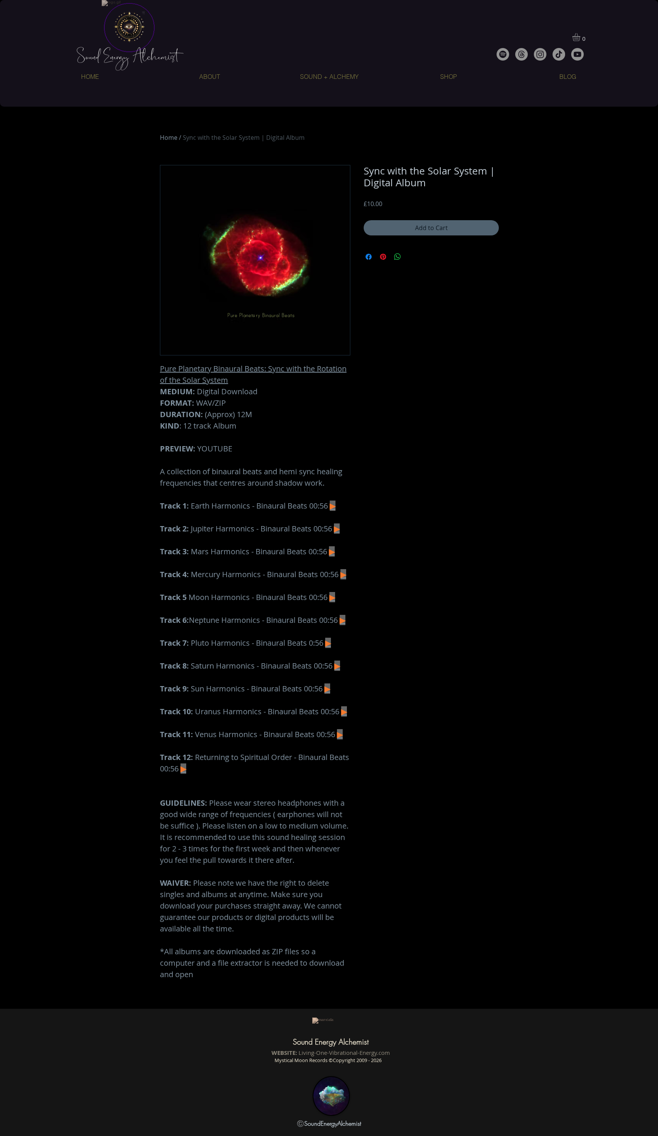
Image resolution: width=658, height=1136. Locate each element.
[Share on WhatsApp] (397, 256)
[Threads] (521, 54)
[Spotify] (503, 54)
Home (168, 137)
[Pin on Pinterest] (383, 256)
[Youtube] (577, 54)
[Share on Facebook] (368, 256)
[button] (580, 37)
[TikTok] (559, 54)
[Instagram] (540, 54)
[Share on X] (412, 256)
